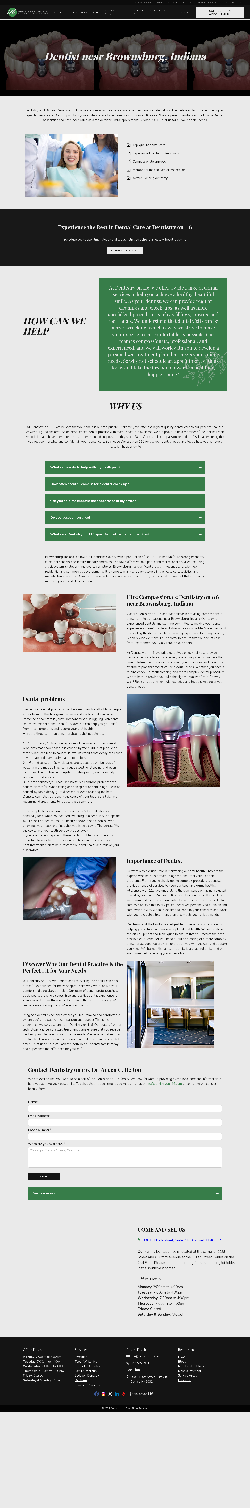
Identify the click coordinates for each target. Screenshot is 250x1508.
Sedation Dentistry (87, 1375)
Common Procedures (89, 1385)
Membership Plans (191, 1366)
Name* (33, 1102)
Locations (184, 1380)
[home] (27, 12)
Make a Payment (189, 1371)
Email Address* (39, 1116)
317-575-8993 (143, 2)
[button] (83, 12)
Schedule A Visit (125, 250)
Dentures (81, 1380)
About (57, 12)
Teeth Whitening (86, 1361)
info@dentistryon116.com (164, 1084)
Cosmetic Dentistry (87, 1366)
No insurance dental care (151, 12)
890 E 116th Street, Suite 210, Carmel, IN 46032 (182, 1240)
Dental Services (81, 12)
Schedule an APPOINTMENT (220, 12)
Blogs (182, 1361)
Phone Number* (39, 1130)
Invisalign (81, 1357)
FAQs (181, 1357)
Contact (186, 12)
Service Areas (187, 1375)
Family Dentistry (86, 1371)
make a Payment (111, 12)
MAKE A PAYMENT (233, 2)
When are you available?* (46, 1144)
